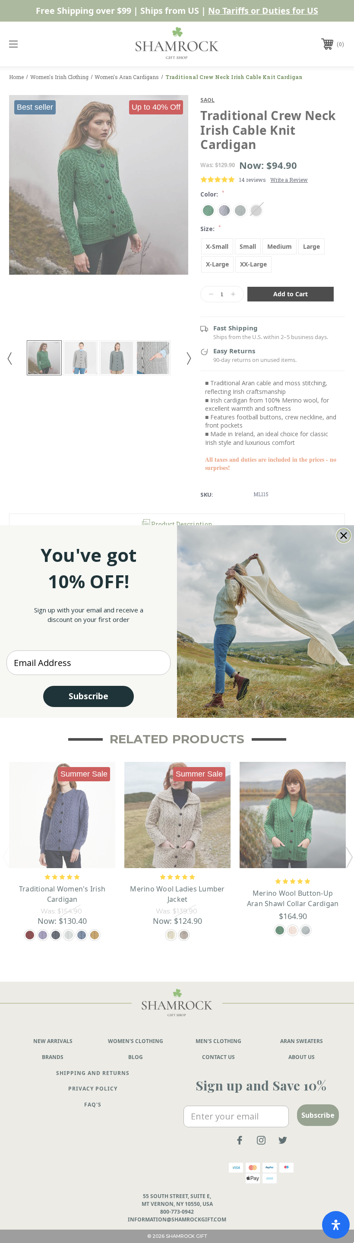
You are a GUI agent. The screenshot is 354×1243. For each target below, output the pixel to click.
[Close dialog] (344, 535)
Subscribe (88, 696)
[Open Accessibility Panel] (336, 1225)
